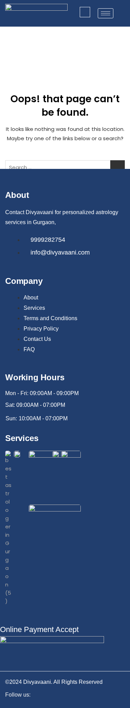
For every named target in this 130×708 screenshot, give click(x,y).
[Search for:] (65, 167)
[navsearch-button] (85, 12)
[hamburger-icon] (105, 13)
